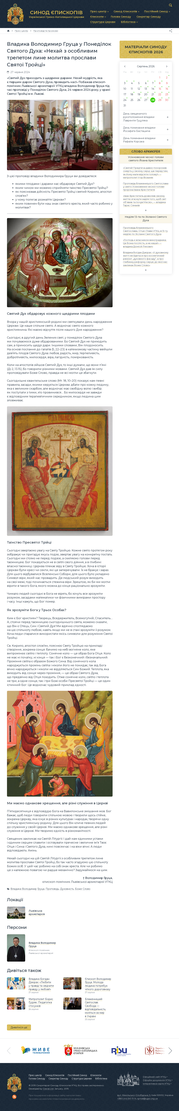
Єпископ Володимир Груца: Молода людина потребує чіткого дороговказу (98, 984)
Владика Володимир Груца (27, 888)
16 (167, 88)
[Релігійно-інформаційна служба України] (121, 1051)
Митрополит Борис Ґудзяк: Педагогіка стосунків (41, 1002)
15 (160, 88)
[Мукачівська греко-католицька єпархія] (81, 1051)
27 (145, 100)
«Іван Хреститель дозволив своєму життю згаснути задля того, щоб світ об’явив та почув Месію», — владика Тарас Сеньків (144, 200)
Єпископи (95, 1075)
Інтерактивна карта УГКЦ (156, 1083)
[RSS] (14, 1097)
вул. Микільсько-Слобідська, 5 (133, 1095)
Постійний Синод (77, 1075)
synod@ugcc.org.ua (147, 1098)
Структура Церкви (82, 1078)
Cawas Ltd (48, 1088)
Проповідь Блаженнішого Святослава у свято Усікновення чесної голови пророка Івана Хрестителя (145, 186)
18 (131, 94)
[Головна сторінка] (8, 31)
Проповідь (52, 888)
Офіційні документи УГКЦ (157, 1080)
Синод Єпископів (54, 1075)
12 (139, 88)
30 (166, 100)
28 (153, 100)
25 (132, 100)
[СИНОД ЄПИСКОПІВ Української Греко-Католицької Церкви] (15, 14)
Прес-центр (35, 1075)
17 (125, 94)
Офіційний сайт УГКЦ (154, 1076)
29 (159, 100)
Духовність (67, 888)
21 (153, 94)
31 (125, 105)
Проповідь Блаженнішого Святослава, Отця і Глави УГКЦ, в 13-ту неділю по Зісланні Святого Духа (145, 230)
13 (146, 88)
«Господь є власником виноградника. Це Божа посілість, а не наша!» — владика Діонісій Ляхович (145, 243)
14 (153, 88)
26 (138, 100)
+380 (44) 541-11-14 (126, 1098)
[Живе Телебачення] (35, 1051)
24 (124, 100)
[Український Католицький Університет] (157, 1051)
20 (145, 94)
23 (166, 94)
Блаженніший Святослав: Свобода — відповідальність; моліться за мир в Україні (95, 1008)
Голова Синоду (37, 1078)
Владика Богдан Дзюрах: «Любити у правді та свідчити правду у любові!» (41, 984)
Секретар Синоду (58, 1078)
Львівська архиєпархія (37, 912)
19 (139, 94)
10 (124, 88)
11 (132, 88)
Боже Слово (82, 888)
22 (159, 94)
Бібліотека (101, 1078)
